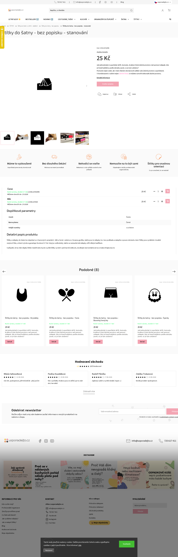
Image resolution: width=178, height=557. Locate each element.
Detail (10, 342)
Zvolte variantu (107, 84)
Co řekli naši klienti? (9, 515)
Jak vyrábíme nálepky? (10, 519)
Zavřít (164, 102)
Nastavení (48, 550)
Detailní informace (103, 78)
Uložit (102, 102)
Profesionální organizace (11, 508)
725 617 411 (61, 2)
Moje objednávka (8, 533)
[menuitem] (14, 19)
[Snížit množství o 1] (154, 191)
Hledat (140, 511)
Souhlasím (127, 544)
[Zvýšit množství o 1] (162, 191)
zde (79, 545)
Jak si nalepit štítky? (9, 522)
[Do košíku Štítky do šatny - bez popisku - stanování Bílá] (167, 201)
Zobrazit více (89, 391)
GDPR (91, 514)
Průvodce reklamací (96, 507)
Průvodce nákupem (96, 503)
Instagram (46, 441)
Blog (122, 2)
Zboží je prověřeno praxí (11, 511)
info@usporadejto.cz (83, 2)
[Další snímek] (86, 86)
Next (174, 271)
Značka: (102, 52)
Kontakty (92, 518)
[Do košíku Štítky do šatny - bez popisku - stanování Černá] (167, 191)
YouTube (52, 441)
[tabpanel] (23, 310)
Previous (4, 271)
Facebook (40, 441)
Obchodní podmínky (96, 511)
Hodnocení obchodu (89, 361)
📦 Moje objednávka (99, 522)
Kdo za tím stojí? (8, 504)
